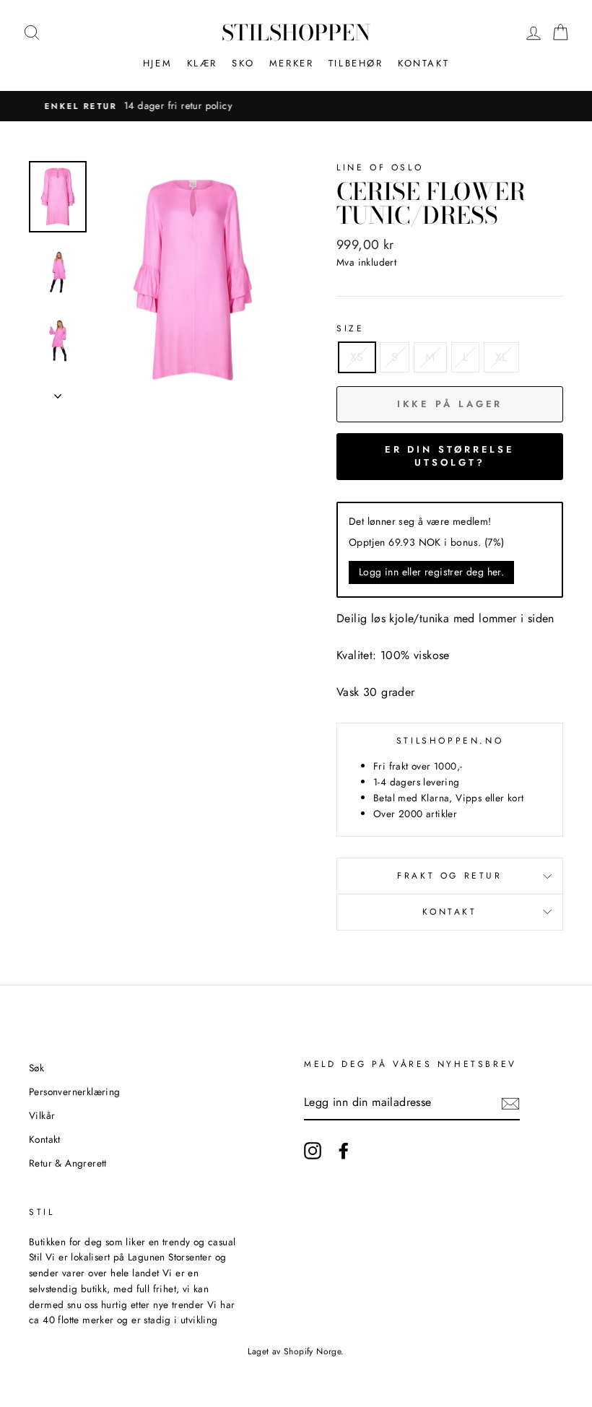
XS (357, 357)
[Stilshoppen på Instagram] (312, 1150)
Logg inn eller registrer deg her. (431, 572)
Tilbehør (355, 63)
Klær (202, 63)
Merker (291, 63)
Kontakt (423, 63)
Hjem (157, 63)
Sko (243, 63)
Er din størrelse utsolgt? (450, 456)
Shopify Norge (312, 1351)
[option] (192, 280)
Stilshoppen (296, 32)
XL (501, 357)
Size (350, 328)
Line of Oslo (379, 167)
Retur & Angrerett (68, 1163)
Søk (36, 1067)
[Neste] (58, 392)
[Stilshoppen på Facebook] (343, 1150)
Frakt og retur (449, 875)
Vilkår (42, 1115)
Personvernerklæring (75, 1091)
